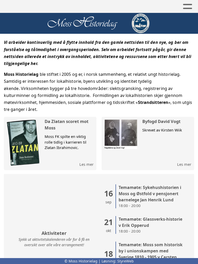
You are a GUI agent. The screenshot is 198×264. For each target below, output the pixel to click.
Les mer (86, 164)
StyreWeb (125, 261)
